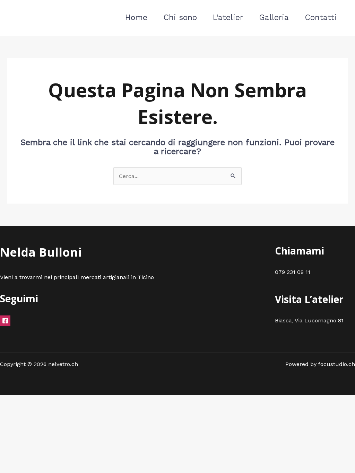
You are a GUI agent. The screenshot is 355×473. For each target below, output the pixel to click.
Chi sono (180, 17)
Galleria (274, 17)
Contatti (321, 17)
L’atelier (228, 17)
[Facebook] (5, 320)
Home (136, 17)
